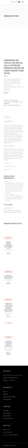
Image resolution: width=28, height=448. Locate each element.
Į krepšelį (8, 237)
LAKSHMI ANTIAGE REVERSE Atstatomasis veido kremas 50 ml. (8, 245)
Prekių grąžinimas (7, 415)
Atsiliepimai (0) (8, 121)
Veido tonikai (8, 351)
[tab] (14, 117)
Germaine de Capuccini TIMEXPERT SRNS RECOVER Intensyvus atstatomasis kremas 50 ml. (8, 307)
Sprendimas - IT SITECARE (9, 445)
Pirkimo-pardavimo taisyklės (9, 396)
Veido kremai (15, 101)
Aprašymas (7, 117)
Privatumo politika (7, 399)
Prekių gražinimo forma (8, 418)
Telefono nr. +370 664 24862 (9, 380)
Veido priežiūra (7, 279)
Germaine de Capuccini (13, 105)
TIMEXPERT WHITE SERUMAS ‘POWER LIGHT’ (8, 277)
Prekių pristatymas (7, 413)
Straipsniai (5, 394)
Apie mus (5, 391)
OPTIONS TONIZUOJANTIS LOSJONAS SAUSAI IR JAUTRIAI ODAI (8, 343)
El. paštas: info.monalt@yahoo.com (10, 377)
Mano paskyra (6, 410)
